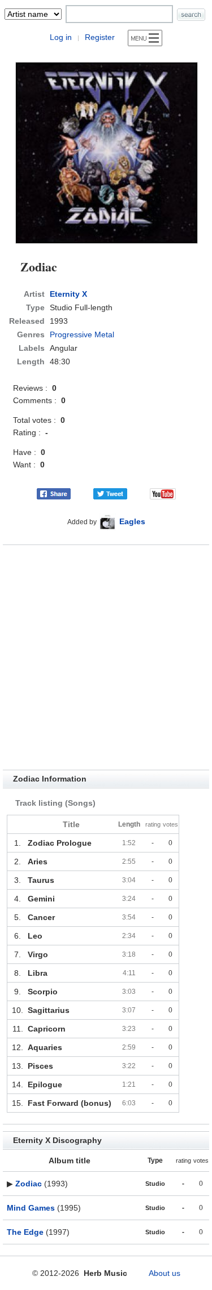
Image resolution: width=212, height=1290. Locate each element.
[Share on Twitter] (110, 493)
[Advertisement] (106, 657)
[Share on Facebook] (54, 493)
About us (164, 1273)
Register (100, 37)
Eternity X (68, 293)
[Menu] (145, 38)
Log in (61, 37)
